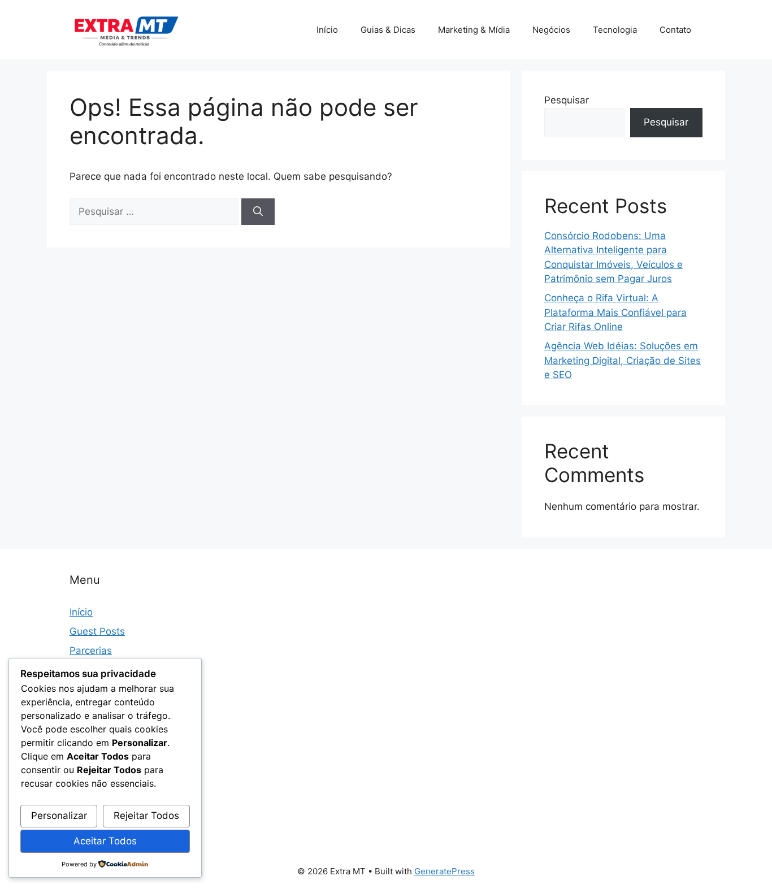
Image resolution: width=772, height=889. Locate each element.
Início (327, 29)
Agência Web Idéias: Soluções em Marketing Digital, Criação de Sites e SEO (622, 360)
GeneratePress (444, 871)
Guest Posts (97, 631)
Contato (675, 29)
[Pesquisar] (258, 211)
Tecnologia (615, 29)
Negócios (551, 29)
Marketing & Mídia (474, 29)
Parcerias (91, 650)
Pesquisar (566, 100)
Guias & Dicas (388, 29)
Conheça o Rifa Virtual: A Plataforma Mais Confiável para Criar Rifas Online (615, 312)
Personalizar (59, 815)
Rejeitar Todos (146, 815)
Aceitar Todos (105, 841)
